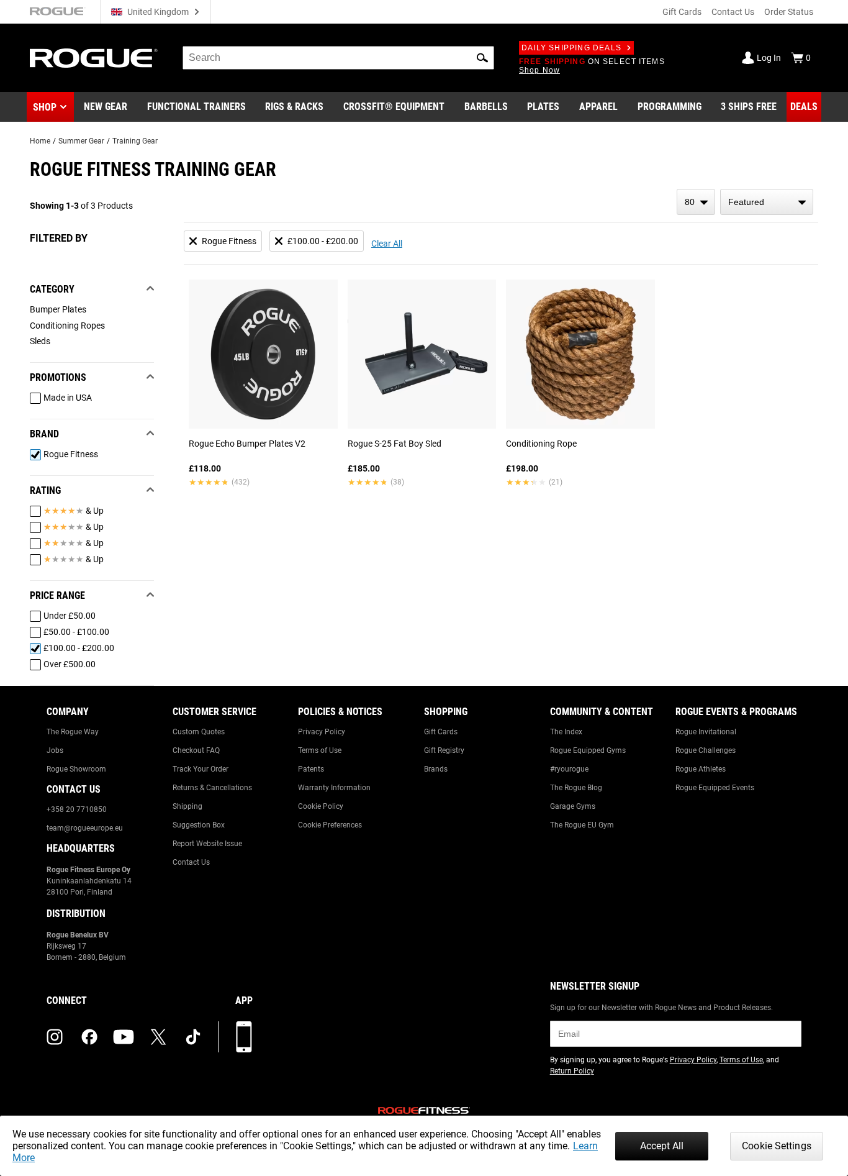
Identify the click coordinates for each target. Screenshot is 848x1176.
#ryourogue (569, 769)
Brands (436, 769)
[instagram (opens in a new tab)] (54, 1036)
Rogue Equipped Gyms (588, 750)
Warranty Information (334, 787)
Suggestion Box (199, 825)
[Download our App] (243, 1036)
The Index (566, 731)
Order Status (788, 12)
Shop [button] (44, 107)
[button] (482, 58)
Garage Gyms (572, 806)
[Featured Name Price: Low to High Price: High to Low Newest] (766, 202)
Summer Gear (81, 141)
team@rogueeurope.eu (85, 828)
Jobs (55, 750)
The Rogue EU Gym (582, 825)
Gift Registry (444, 750)
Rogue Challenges (705, 750)
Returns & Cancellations (212, 787)
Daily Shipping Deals (571, 47)
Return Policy (572, 1071)
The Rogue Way (73, 731)
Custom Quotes (199, 731)
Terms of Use (319, 750)
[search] (338, 58)
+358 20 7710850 (77, 809)
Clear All (386, 243)
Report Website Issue (207, 843)
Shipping (187, 806)
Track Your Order (200, 769)
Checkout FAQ (196, 750)
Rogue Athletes (700, 769)
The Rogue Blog (576, 787)
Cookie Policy (320, 806)
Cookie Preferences (330, 825)
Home (40, 141)
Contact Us (732, 12)
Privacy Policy (321, 731)
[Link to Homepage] (94, 58)
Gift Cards (681, 12)
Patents (311, 769)
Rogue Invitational (705, 731)
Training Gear (135, 141)
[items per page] (696, 202)
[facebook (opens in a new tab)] (89, 1036)
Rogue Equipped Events (714, 787)
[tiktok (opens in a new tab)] (193, 1036)
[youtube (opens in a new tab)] (123, 1036)
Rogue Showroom (76, 769)
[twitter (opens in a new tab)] (158, 1036)
